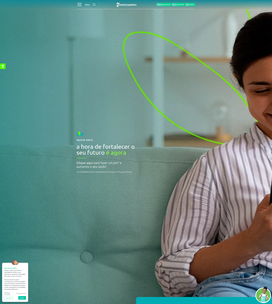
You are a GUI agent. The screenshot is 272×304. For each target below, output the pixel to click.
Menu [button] (87, 4)
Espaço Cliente (190, 4)
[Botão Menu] (79, 4)
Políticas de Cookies (21, 293)
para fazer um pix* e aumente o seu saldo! (99, 165)
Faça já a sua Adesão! (178, 4)
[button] (3, 66)
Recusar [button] (8, 298)
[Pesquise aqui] (94, 4)
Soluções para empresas (164, 4)
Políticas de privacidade (7, 293)
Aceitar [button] (22, 298)
